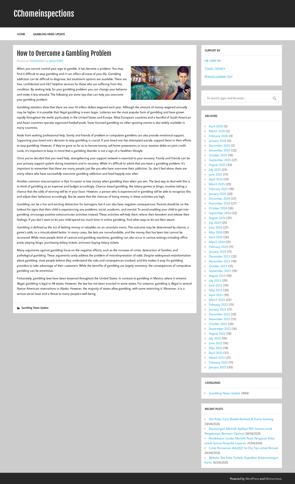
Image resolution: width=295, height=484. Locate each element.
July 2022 (215, 338)
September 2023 (220, 271)
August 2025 (217, 165)
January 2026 (217, 141)
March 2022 (217, 357)
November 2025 (219, 150)
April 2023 (216, 295)
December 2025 (219, 145)
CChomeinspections (44, 14)
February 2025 (218, 189)
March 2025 (217, 184)
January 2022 (217, 367)
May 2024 (215, 232)
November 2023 (219, 261)
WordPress (252, 479)
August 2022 (217, 333)
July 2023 (215, 280)
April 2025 (216, 179)
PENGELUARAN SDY (218, 77)
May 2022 (215, 348)
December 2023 (219, 256)
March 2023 (217, 300)
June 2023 (215, 285)
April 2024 (216, 237)
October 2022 (218, 324)
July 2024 (215, 223)
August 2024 (217, 218)
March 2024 (217, 242)
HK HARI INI (212, 61)
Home (21, 34)
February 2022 (218, 362)
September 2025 (220, 160)
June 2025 (215, 174)
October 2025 (218, 155)
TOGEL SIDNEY (214, 69)
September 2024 (220, 213)
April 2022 (216, 353)
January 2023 (217, 309)
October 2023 (218, 266)
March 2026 (217, 131)
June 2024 (215, 227)
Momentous (273, 479)
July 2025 (215, 169)
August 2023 (217, 276)
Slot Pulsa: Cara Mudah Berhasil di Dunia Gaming (241, 419)
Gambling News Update (49, 34)
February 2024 (218, 247)
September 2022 (220, 329)
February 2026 (218, 136)
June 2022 (215, 343)
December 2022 (219, 314)
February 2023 (218, 304)
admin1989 (56, 61)
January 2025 (217, 194)
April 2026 (216, 126)
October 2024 (218, 208)
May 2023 (215, 290)
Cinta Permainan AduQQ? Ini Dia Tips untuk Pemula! (243, 448)
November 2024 (219, 203)
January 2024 (217, 251)
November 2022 (219, 319)
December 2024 (219, 198)
